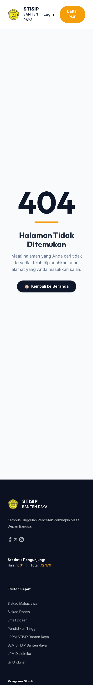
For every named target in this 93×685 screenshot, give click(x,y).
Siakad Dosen (19, 612)
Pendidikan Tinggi (22, 628)
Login (49, 14)
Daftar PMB (72, 14)
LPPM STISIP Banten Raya (28, 637)
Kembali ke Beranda (47, 286)
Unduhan (19, 662)
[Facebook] (10, 541)
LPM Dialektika (19, 654)
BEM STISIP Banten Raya (27, 645)
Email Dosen (17, 620)
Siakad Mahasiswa (22, 603)
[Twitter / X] (16, 541)
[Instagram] (21, 541)
